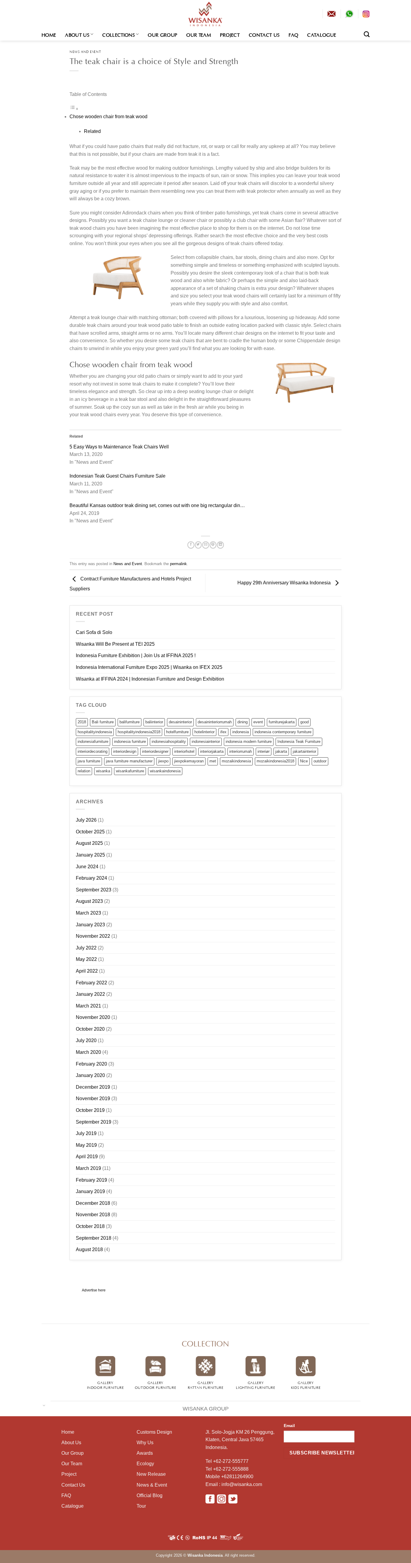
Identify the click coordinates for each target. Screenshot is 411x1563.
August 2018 (89, 1249)
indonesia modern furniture (249, 741)
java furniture (89, 761)
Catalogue (321, 34)
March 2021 (88, 1005)
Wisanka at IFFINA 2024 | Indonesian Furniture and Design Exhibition (150, 679)
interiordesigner (155, 751)
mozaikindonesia (236, 761)
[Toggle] (44, 1405)
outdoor (320, 761)
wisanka (103, 771)
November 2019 (93, 1098)
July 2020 (86, 1040)
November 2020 (93, 1017)
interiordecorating (92, 751)
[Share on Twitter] (198, 545)
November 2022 (93, 936)
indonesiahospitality (169, 741)
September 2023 (93, 889)
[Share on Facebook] (190, 545)
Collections (118, 34)
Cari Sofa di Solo (94, 632)
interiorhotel (184, 751)
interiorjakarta (212, 751)
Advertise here (94, 1290)
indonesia (240, 732)
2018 (82, 722)
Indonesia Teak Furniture (298, 741)
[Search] (366, 34)
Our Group (162, 34)
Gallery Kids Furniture (306, 1384)
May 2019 (86, 1145)
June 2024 (87, 866)
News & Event (152, 1485)
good (304, 722)
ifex (223, 732)
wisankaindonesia (165, 771)
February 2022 (91, 982)
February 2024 (91, 878)
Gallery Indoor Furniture (105, 1384)
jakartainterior (304, 751)
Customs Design (154, 1432)
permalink (178, 564)
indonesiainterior (206, 741)
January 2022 (90, 994)
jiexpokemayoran (189, 761)
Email (289, 1425)
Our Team (198, 34)
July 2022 (86, 947)
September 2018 (93, 1238)
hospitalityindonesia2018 (139, 732)
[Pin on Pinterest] (213, 545)
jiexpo (163, 761)
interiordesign (124, 751)
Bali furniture (103, 722)
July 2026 (86, 820)
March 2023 (88, 912)
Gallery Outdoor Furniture (155, 1384)
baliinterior (154, 722)
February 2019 (91, 1180)
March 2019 (88, 1168)
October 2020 (90, 1029)
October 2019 (90, 1110)
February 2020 (91, 1063)
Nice (304, 761)
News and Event (85, 51)
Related (92, 131)
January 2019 (90, 1191)
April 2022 (87, 971)
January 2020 (90, 1075)
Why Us (145, 1442)
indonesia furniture (130, 741)
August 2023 (89, 901)
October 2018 (90, 1226)
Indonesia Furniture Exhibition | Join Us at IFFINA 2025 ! (136, 655)
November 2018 (93, 1214)
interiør (264, 751)
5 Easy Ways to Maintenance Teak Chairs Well (119, 446)
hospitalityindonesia (95, 732)
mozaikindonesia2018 (275, 761)
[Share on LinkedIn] (220, 545)
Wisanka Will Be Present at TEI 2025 (115, 644)
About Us (77, 34)
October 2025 (90, 831)
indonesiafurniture (93, 741)
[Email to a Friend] (205, 545)
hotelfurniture (177, 732)
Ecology (145, 1463)
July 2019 (86, 1133)
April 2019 (87, 1156)
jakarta (281, 751)
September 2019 (93, 1122)
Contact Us (264, 34)
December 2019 (93, 1087)
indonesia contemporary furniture (283, 732)
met (212, 761)
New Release (151, 1474)
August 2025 (89, 843)
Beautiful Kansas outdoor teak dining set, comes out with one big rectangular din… (157, 505)
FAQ (293, 34)
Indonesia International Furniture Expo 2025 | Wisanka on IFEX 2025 (149, 667)
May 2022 (86, 959)
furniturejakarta (282, 722)
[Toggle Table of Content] (74, 108)
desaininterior (180, 722)
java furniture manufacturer (129, 761)
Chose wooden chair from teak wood (108, 116)
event (258, 722)
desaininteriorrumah (215, 722)
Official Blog (149, 1495)
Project (230, 34)
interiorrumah (240, 751)
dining (242, 722)
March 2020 (88, 1052)
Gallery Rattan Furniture (206, 1384)
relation (84, 771)
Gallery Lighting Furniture (255, 1384)
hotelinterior (204, 732)
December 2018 (93, 1203)
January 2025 (90, 854)
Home (49, 34)
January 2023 (90, 924)
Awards (145, 1453)
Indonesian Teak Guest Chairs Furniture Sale (117, 475)
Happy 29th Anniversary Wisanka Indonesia (284, 582)
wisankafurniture (130, 771)
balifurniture (129, 722)
